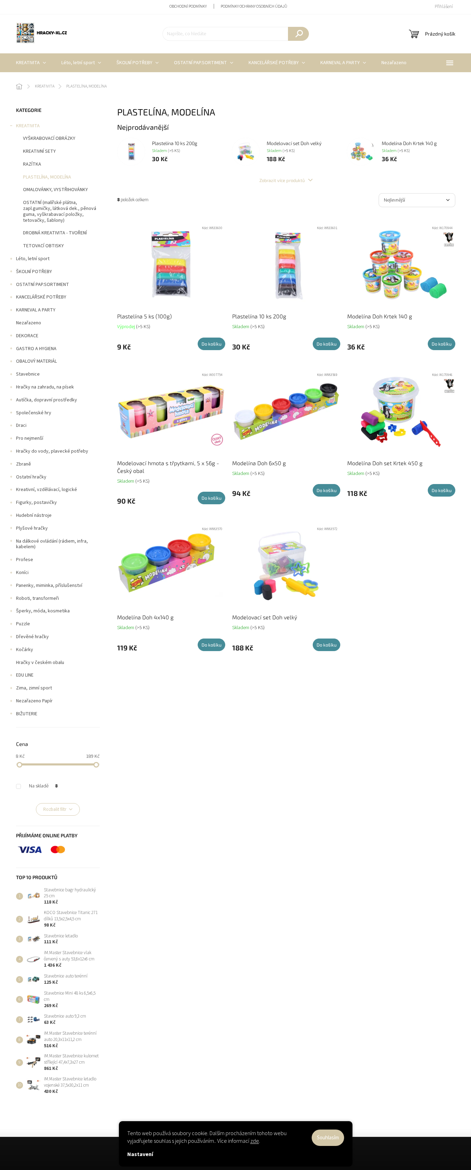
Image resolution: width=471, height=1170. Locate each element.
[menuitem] (31, 62)
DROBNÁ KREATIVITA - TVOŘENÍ (55, 232)
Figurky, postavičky (36, 502)
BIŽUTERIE (26, 713)
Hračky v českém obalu (40, 662)
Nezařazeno (28, 322)
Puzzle (23, 623)
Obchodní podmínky (188, 6)
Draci (21, 425)
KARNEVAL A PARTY (35, 310)
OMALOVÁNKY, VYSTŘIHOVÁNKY (55, 189)
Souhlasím (328, 1137)
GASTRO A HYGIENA (36, 348)
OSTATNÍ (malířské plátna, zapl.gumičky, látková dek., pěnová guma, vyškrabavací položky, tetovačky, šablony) (59, 211)
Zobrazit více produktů (282, 180)
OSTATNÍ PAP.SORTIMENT (42, 284)
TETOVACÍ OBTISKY (43, 245)
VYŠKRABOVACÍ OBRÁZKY (49, 138)
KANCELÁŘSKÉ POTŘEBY (41, 297)
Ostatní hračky (31, 477)
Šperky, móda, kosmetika (43, 610)
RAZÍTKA (32, 164)
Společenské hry (33, 412)
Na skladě (43, 786)
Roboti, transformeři (37, 598)
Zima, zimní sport (34, 688)
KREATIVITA (28, 125)
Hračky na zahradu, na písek (45, 387)
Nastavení (140, 1154)
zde (254, 1141)
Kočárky (24, 649)
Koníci (22, 572)
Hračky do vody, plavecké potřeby (52, 451)
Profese (24, 559)
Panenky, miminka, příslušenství (49, 585)
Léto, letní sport (33, 258)
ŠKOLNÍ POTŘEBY (34, 271)
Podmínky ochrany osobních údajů (254, 6)
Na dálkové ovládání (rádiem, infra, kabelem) (52, 544)
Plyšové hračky (32, 528)
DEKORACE (27, 335)
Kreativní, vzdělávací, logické (46, 489)
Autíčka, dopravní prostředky (46, 400)
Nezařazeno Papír (34, 700)
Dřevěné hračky (32, 636)
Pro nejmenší (29, 438)
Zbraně (23, 464)
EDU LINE (24, 675)
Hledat (298, 34)
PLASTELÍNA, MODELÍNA (47, 177)
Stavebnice (28, 374)
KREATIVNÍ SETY (39, 151)
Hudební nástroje (34, 515)
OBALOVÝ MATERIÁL (36, 361)
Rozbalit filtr (54, 809)
